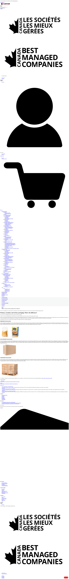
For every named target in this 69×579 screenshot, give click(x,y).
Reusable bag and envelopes (7, 274)
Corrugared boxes (7, 216)
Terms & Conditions (4, 573)
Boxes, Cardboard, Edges (7, 215)
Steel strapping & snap (8, 237)
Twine (6, 240)
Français (3, 504)
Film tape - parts (7, 289)
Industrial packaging (4, 211)
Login (2, 497)
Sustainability (3, 399)
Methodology (3, 493)
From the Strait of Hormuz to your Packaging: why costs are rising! (10, 403)
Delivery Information (4, 491)
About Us (3, 296)
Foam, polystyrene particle (8, 226)
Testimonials (3, 398)
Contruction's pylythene (8, 225)
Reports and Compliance (5, 492)
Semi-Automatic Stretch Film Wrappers (10, 243)
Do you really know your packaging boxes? (7, 386)
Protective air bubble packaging (9, 227)
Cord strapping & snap (8, 238)
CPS (2, 501)
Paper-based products (6, 219)
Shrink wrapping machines (8, 245)
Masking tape (7, 232)
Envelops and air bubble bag (8, 260)
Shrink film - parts (7, 290)
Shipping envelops (7, 224)
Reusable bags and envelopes (7, 271)
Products (4, 379)
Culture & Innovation (4, 395)
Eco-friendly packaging (5, 294)
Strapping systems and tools (8, 242)
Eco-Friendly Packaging (5, 273)
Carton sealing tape (6, 229)
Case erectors (6, 246)
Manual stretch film (7, 284)
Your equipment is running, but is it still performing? (8, 402)
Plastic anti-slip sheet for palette (9, 218)
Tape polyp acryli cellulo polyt (9, 230)
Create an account (4, 498)
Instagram (3, 576)
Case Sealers (6, 247)
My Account (3, 496)
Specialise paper (7, 255)
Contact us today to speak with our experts (46, 378)
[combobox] (4, 7)
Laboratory (3, 484)
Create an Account (4, 158)
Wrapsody (3, 283)
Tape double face (7, 235)
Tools (4, 272)
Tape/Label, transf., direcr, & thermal (9, 267)
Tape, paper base (6, 263)
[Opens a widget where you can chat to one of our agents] (66, 578)
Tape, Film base (6, 261)
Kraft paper (6, 254)
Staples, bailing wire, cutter (8, 241)
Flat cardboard (7, 277)
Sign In (3, 154)
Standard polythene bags (8, 223)
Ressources (3, 295)
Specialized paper (7, 221)
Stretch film (5, 212)
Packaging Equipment (4, 483)
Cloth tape (6, 234)
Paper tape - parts (7, 291)
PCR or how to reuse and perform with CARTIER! (8, 388)
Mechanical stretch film (8, 213)
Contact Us (3, 489)
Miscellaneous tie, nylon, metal (9, 239)
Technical (3, 397)
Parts (2, 287)
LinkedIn (3, 577)
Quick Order (3, 500)
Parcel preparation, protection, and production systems (12, 248)
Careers (3, 78)
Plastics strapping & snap (8, 236)
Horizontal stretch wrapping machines (10, 244)
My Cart (3, 499)
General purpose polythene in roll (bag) (8, 222)
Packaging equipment (4, 292)
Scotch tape (6, 233)
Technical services (4, 293)
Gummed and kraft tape (6, 231)
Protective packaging (6, 258)
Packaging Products (4, 482)
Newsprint (6, 280)
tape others (5, 281)
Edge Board (6, 217)
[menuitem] (35, 297)
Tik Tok (3, 575)
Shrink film (5, 214)
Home (2, 307)
